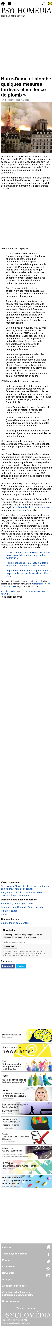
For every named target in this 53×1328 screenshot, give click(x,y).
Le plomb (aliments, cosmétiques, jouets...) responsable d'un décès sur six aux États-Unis (28, 573)
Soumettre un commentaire (15, 923)
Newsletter (8, 1273)
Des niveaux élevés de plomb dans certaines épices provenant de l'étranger (25, 887)
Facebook (8, 966)
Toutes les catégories (26, 1308)
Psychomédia (7, 100)
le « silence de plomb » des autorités (31, 507)
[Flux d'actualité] (48, 1270)
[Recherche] (43, 5)
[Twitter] (48, 1263)
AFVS (3, 594)
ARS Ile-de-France (37, 591)
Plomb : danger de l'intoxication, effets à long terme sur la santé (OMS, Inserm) (27, 564)
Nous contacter (11, 1301)
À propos (7, 1279)
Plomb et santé (9, 911)
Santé (4, 914)
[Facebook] (48, 1256)
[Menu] (10, 5)
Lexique (6, 1247)
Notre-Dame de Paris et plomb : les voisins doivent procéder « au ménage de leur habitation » (28, 555)
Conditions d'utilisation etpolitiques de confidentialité (18, 1293)
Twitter (21, 966)
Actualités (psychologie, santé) (17, 903)
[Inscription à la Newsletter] (49, 5)
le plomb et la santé (34, 581)
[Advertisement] (26, 46)
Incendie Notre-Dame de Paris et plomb (22, 907)
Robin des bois (13, 594)
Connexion (8, 1266)
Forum (6, 1260)
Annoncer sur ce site (14, 1285)
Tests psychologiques (14, 1253)
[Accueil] (4, 5)
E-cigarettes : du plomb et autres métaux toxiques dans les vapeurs (22, 893)
